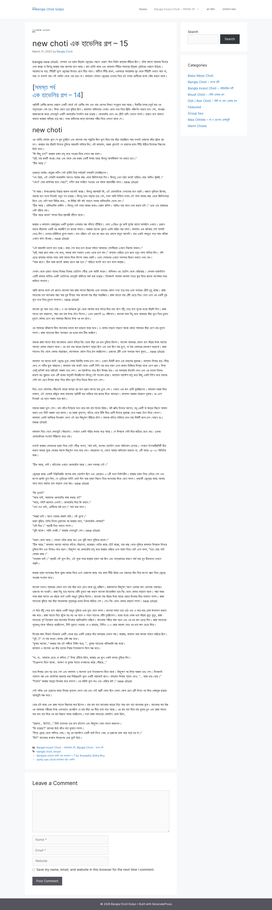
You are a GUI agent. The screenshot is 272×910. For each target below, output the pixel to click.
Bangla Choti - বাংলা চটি (90, 747)
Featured (194, 107)
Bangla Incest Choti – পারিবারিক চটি (174, 9)
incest (57, 751)
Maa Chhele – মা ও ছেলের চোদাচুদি (209, 120)
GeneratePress (162, 904)
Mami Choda (197, 126)
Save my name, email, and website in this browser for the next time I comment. (95, 869)
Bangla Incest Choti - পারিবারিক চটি (56, 747)
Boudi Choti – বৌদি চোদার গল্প (206, 94)
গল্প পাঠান (211, 9)
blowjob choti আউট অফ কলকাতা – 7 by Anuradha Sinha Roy (71, 755)
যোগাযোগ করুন (229, 9)
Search (193, 32)
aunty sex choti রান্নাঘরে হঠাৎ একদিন (56, 759)
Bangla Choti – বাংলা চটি (203, 82)
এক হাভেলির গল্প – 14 (56, 95)
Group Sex (195, 113)
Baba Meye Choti (200, 76)
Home (143, 9)
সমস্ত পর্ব (45, 87)
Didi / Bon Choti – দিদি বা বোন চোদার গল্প (212, 101)
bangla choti (44, 751)
